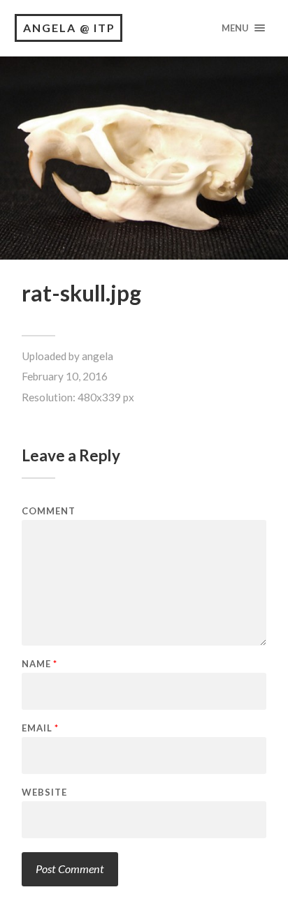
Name (39, 664)
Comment (48, 511)
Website (44, 792)
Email (40, 728)
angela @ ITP (69, 27)
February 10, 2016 (65, 376)
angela (97, 356)
